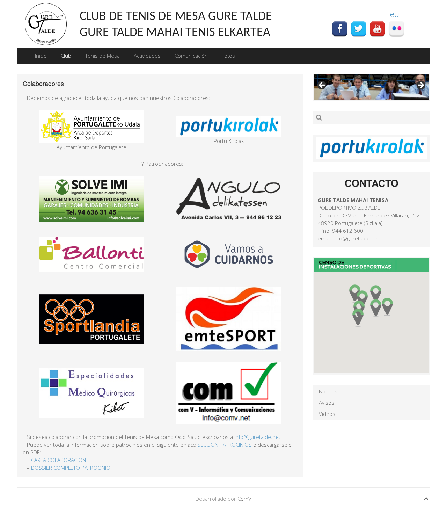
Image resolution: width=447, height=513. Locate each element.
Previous (322, 85)
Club (66, 55)
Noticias (328, 391)
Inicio (41, 55)
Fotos (228, 55)
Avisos (326, 402)
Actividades (147, 55)
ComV (244, 498)
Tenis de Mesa (102, 55)
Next (420, 85)
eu (394, 14)
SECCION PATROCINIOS (224, 444)
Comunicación (191, 55)
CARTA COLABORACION (58, 459)
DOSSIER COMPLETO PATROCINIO (70, 467)
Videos (327, 413)
